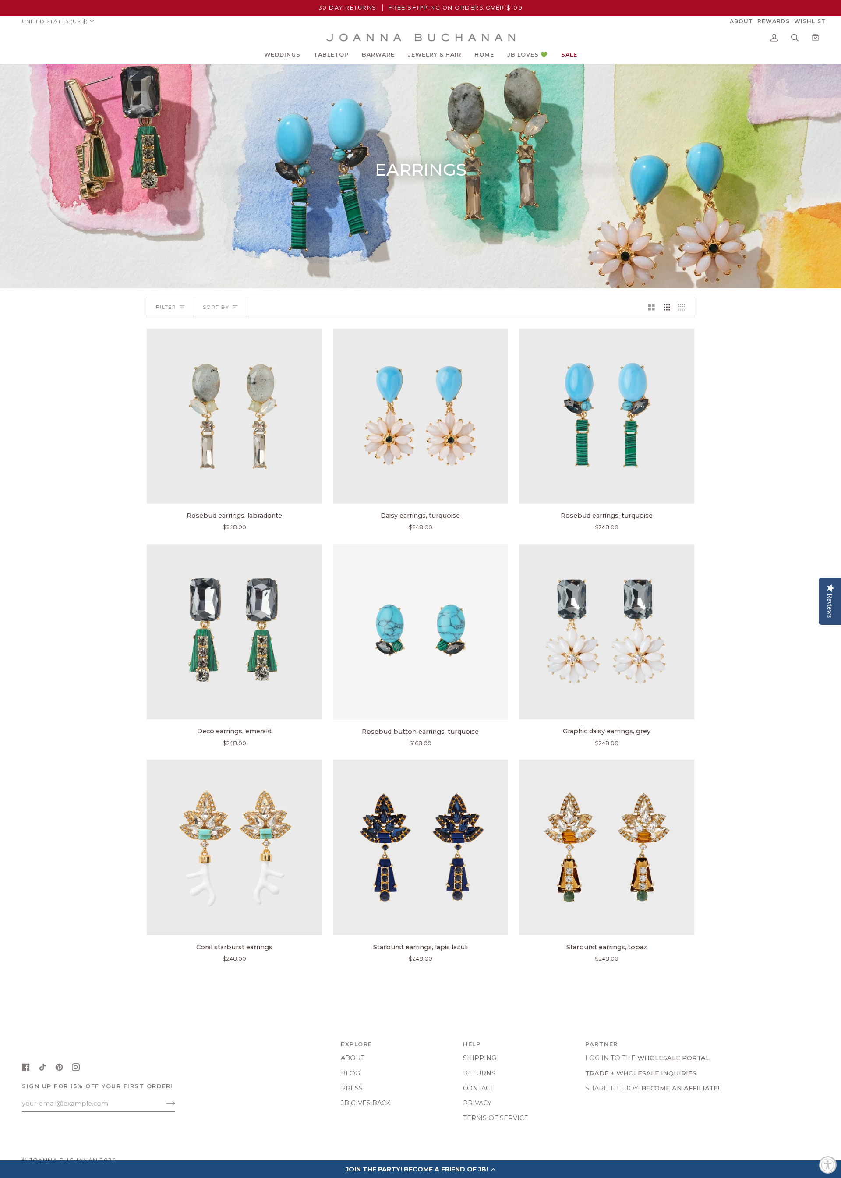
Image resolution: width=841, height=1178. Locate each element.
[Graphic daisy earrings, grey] (606, 632)
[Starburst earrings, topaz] (606, 847)
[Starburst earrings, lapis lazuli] (421, 847)
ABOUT (353, 1058)
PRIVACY (477, 1103)
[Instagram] (76, 1067)
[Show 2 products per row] (651, 307)
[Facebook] (26, 1067)
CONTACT (478, 1088)
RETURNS (479, 1073)
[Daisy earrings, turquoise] (421, 416)
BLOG (350, 1073)
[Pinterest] (59, 1067)
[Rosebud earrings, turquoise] (606, 416)
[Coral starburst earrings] (234, 847)
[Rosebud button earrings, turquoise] (421, 632)
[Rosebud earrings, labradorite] (234, 416)
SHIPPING (479, 1058)
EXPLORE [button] (356, 1044)
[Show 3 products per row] (667, 307)
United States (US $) (55, 21)
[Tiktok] (42, 1067)
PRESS (352, 1088)
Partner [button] (601, 1044)
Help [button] (472, 1044)
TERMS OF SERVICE (495, 1118)
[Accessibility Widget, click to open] (828, 1165)
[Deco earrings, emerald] (234, 632)
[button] (282, 54)
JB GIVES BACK (366, 1103)
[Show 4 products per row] (684, 307)
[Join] (163, 1104)
